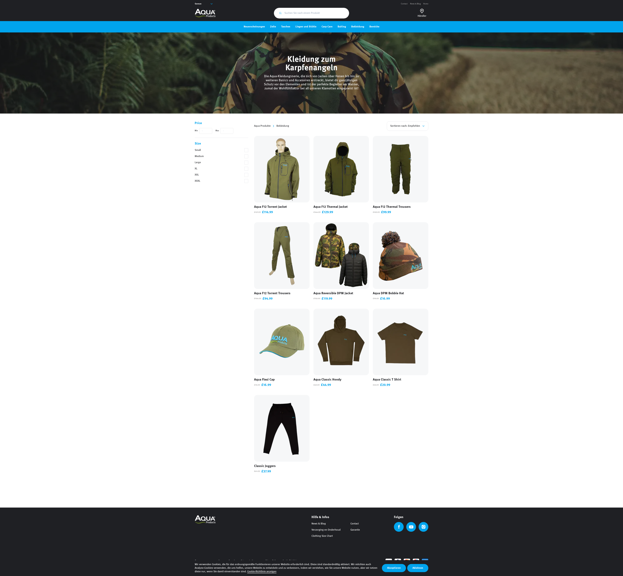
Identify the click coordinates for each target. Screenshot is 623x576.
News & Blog (415, 4)
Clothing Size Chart (322, 536)
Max (217, 131)
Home (425, 4)
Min (196, 131)
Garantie (355, 530)
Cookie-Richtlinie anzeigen (261, 571)
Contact (404, 4)
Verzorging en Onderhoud (326, 530)
